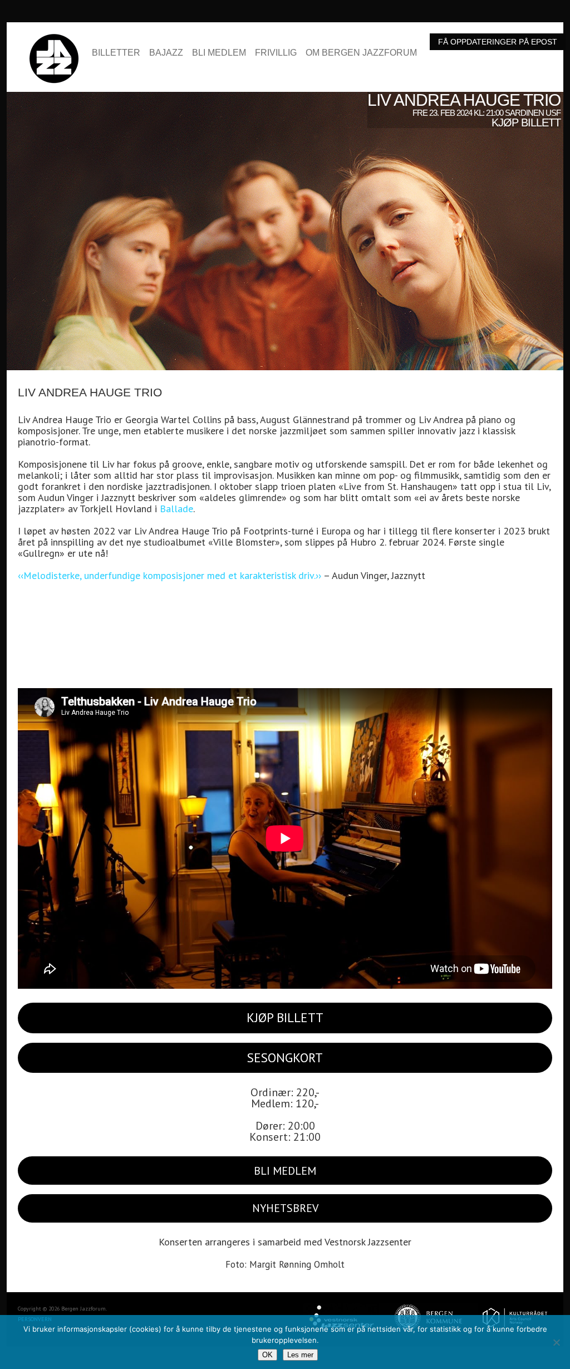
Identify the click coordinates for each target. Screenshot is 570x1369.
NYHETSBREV (285, 1208)
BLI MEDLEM (219, 53)
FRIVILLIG (276, 53)
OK (267, 1355)
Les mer (300, 1355)
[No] (556, 1342)
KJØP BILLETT (285, 1017)
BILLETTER (116, 53)
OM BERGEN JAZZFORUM (361, 53)
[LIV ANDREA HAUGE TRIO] (285, 97)
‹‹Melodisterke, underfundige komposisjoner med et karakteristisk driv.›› (169, 575)
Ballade (176, 508)
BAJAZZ (166, 53)
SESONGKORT (285, 1057)
